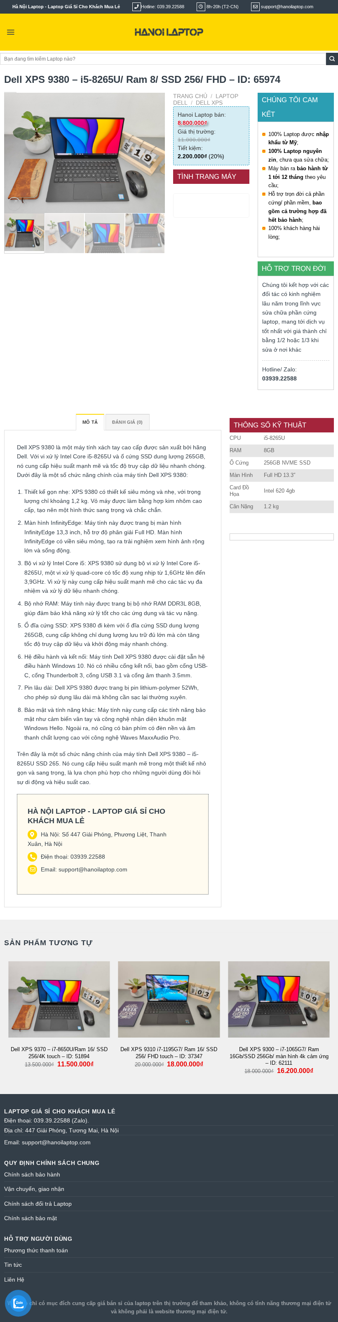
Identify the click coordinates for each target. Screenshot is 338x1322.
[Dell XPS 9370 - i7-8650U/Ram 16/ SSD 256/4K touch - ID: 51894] (59, 999)
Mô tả (90, 422)
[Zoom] (14, 204)
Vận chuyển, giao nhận (34, 1189)
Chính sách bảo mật (30, 1218)
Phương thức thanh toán (36, 1250)
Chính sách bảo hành (32, 1174)
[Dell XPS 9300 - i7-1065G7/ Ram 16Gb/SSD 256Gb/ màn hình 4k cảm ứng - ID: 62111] (279, 999)
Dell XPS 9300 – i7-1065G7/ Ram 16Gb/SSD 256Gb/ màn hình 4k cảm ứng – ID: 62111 (279, 1056)
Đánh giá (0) (127, 422)
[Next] (151, 153)
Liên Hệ (14, 1279)
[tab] (90, 422)
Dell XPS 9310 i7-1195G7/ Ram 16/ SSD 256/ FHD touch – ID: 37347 (168, 1053)
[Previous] (17, 153)
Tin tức (13, 1264)
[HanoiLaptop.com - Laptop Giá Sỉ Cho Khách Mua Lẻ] (169, 32)
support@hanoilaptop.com (93, 869)
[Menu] (10, 32)
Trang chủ (190, 96)
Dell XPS (209, 102)
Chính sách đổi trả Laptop (38, 1203)
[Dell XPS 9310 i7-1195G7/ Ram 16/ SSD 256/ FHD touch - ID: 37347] (169, 999)
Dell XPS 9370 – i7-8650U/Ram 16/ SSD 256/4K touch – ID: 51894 (59, 1053)
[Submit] (332, 59)
